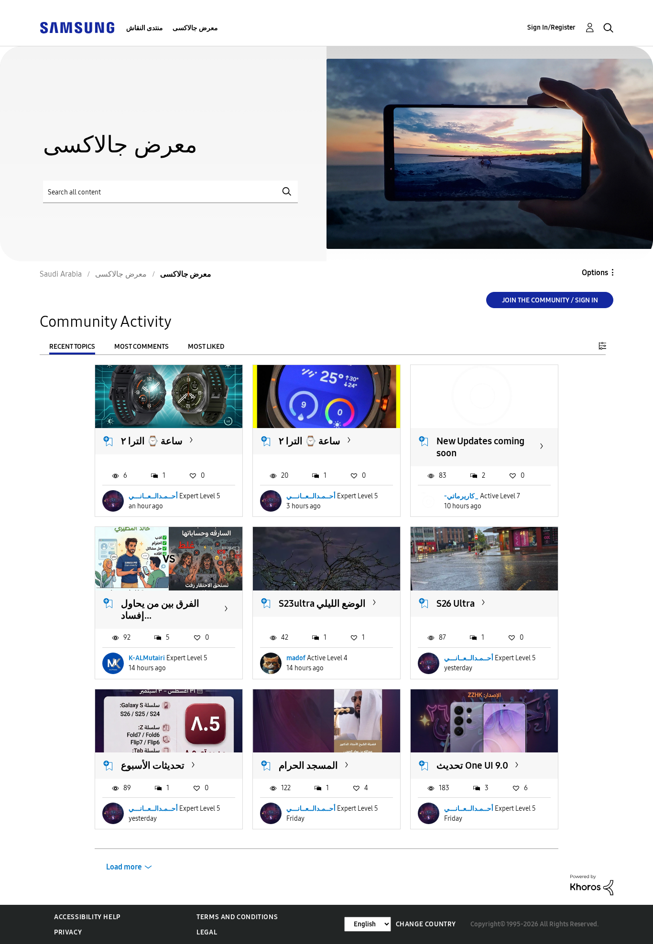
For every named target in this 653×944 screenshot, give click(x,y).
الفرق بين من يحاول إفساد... (160, 609)
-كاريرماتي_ (461, 496)
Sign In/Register (551, 27)
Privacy (68, 932)
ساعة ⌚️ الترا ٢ (152, 441)
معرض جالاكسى (195, 28)
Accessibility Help (87, 917)
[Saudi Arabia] (77, 27)
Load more (124, 866)
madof (295, 658)
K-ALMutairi (147, 658)
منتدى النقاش (144, 28)
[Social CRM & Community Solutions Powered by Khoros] (591, 884)
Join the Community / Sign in (550, 300)
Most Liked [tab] (206, 347)
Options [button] (595, 272)
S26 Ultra (455, 603)
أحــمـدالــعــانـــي (153, 496)
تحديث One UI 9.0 (472, 765)
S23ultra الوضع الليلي (322, 603)
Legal (206, 932)
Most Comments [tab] (141, 347)
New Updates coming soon (480, 447)
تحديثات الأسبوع (153, 765)
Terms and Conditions (237, 917)
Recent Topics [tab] (72, 347)
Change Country (426, 924)
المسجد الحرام (308, 765)
